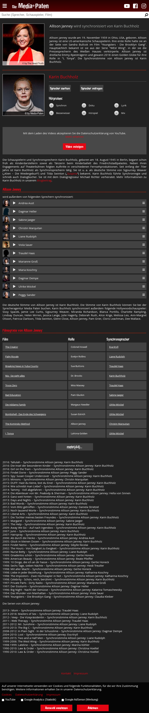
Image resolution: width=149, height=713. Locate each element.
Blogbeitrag (44, 180)
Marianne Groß (28, 261)
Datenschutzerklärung (29, 694)
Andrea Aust (26, 203)
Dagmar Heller (28, 211)
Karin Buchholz (63, 77)
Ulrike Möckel (27, 286)
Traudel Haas (27, 253)
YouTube (10, 699)
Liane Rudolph (28, 236)
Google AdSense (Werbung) (81, 699)
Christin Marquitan (30, 228)
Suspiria (72, 173)
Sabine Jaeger (27, 220)
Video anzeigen (74, 146)
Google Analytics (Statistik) (40, 699)
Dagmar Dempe (28, 278)
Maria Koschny (28, 270)
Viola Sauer (26, 245)
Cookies (7, 694)
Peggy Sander (27, 295)
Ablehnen (93, 708)
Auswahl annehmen (56, 708)
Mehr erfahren (74, 136)
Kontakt (66, 673)
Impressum (81, 673)
